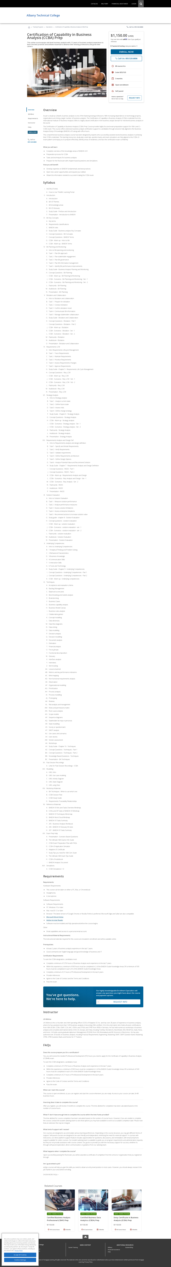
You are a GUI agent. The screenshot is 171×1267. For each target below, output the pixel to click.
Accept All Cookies (20, 1255)
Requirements (33, 118)
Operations (49, 27)
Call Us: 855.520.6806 (135, 27)
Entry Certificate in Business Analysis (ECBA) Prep (126, 1218)
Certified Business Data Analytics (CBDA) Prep (90, 1218)
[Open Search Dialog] (141, 3)
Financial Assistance (114, 1249)
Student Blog (129, 1247)
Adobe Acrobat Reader (54, 920)
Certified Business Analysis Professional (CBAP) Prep (58, 1218)
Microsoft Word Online (54, 917)
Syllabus (31, 114)
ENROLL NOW (126, 51)
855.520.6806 (32, 142)
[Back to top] (85, 1245)
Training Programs (38, 27)
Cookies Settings (20, 1260)
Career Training (73, 1247)
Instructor (31, 123)
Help (109, 1252)
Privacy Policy (88, 1262)
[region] (20, 1249)
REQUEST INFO (134, 98)
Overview (31, 110)
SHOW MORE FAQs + (50, 1174)
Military (110, 1247)
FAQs (29, 127)
